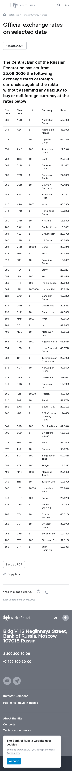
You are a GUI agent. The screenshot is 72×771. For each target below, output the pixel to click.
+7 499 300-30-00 (17, 661)
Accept (14, 761)
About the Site (12, 718)
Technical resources (17, 730)
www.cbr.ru (23, 749)
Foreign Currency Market (34, 15)
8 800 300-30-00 (16, 653)
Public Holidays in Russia (20, 702)
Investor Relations (15, 696)
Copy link (14, 574)
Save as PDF (14, 564)
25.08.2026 (14, 46)
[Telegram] (17, 681)
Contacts (9, 724)
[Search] (61, 5)
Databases (14, 15)
